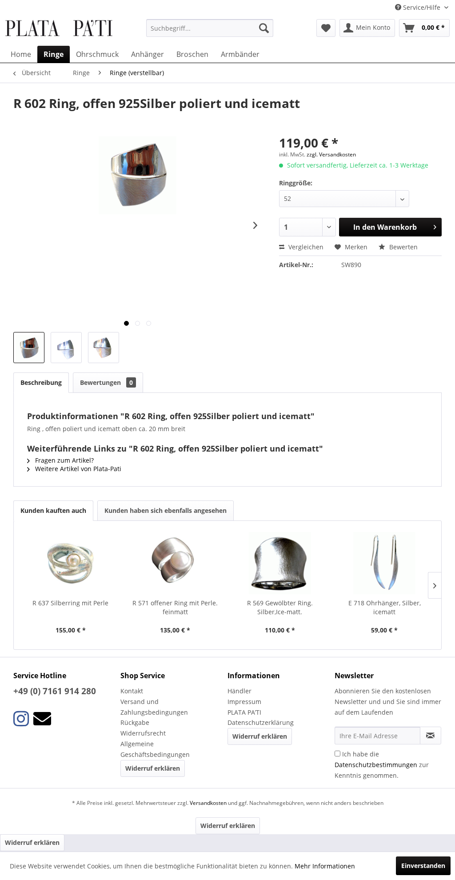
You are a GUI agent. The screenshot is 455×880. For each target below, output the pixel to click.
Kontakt (131, 691)
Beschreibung (41, 382)
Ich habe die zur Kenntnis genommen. (382, 765)
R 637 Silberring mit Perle (70, 603)
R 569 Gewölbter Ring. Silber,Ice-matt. (280, 607)
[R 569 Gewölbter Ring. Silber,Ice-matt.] (280, 563)
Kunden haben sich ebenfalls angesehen (165, 510)
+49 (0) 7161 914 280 (54, 691)
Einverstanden (423, 865)
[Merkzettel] (325, 28)
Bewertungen (106, 382)
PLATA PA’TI (244, 712)
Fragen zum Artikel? (63, 460)
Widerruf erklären (152, 768)
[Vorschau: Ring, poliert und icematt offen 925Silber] (28, 347)
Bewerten (402, 247)
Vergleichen (305, 247)
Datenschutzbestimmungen (376, 764)
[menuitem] (210, 28)
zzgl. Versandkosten (331, 154)
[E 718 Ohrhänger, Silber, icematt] (385, 563)
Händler (239, 691)
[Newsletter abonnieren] (430, 735)
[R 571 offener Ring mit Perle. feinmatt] (175, 563)
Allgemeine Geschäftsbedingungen (155, 749)
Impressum (244, 701)
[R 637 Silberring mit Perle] (70, 563)
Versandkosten (208, 803)
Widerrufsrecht (143, 733)
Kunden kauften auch (53, 510)
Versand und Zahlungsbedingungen (154, 706)
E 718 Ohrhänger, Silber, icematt (384, 607)
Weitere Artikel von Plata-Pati (77, 468)
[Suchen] (264, 28)
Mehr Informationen (325, 866)
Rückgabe (134, 722)
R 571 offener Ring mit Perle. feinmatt (175, 607)
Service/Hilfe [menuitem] (421, 7)
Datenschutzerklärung (261, 722)
